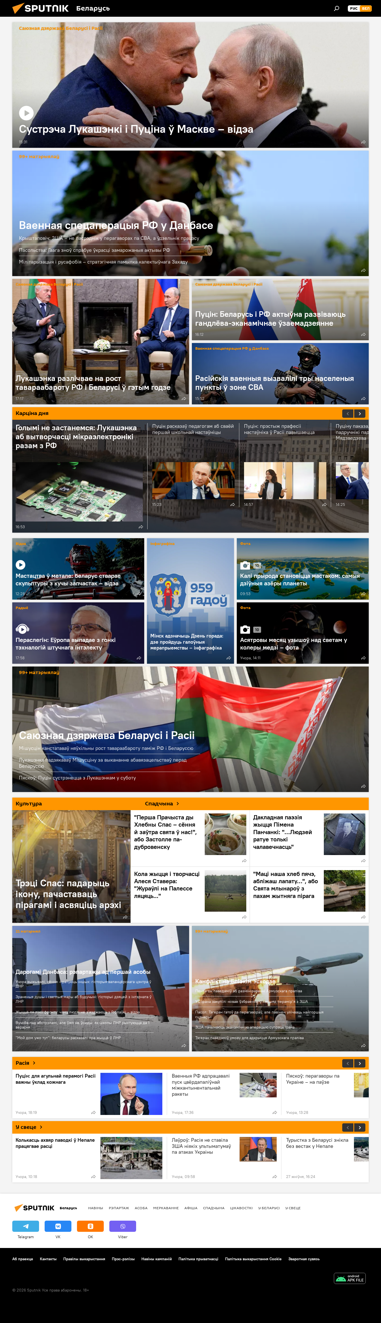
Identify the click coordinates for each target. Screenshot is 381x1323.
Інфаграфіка (162, 544)
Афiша (190, 1207)
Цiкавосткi (241, 1207)
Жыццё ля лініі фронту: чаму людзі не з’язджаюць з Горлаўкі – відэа (78, 1012)
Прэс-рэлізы (123, 1258)
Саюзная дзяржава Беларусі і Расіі (61, 29)
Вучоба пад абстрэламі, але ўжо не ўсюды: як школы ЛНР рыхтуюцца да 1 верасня (82, 1025)
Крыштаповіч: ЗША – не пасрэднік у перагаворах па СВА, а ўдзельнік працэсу (109, 238)
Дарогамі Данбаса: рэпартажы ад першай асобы (83, 972)
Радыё (22, 608)
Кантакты (48, 1258)
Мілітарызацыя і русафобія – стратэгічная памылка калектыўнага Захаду (103, 262)
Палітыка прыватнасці (198, 1258)
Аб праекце (22, 1258)
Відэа (21, 544)
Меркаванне (166, 1207)
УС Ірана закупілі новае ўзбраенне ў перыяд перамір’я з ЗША (251, 1001)
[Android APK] (350, 1279)
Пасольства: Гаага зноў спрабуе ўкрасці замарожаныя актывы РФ (94, 250)
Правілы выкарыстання (84, 1258)
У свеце (26, 1127)
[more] (363, 142)
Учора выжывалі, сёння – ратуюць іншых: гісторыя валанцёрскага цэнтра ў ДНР (83, 984)
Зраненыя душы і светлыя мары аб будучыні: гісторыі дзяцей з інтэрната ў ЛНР (83, 999)
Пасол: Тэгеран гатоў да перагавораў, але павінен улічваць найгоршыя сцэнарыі (259, 1014)
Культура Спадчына (94, 804)
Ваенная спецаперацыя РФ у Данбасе (190, 213)
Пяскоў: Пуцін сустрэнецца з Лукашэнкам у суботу (77, 777)
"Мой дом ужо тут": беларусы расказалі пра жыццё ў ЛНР (68, 1037)
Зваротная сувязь (304, 1258)
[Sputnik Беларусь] (42, 15)
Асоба (141, 1207)
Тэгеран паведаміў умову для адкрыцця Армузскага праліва (249, 1037)
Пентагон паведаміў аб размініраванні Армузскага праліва (248, 990)
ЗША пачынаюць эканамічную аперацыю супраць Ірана (245, 1027)
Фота (245, 544)
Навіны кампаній (156, 1258)
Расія (22, 1063)
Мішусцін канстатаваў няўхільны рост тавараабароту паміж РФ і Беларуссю (106, 748)
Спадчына (214, 1207)
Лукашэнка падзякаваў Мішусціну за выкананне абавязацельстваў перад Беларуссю (103, 763)
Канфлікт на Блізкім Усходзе (235, 981)
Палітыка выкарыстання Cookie (253, 1258)
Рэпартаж (119, 1207)
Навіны (95, 1207)
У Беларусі (269, 1207)
